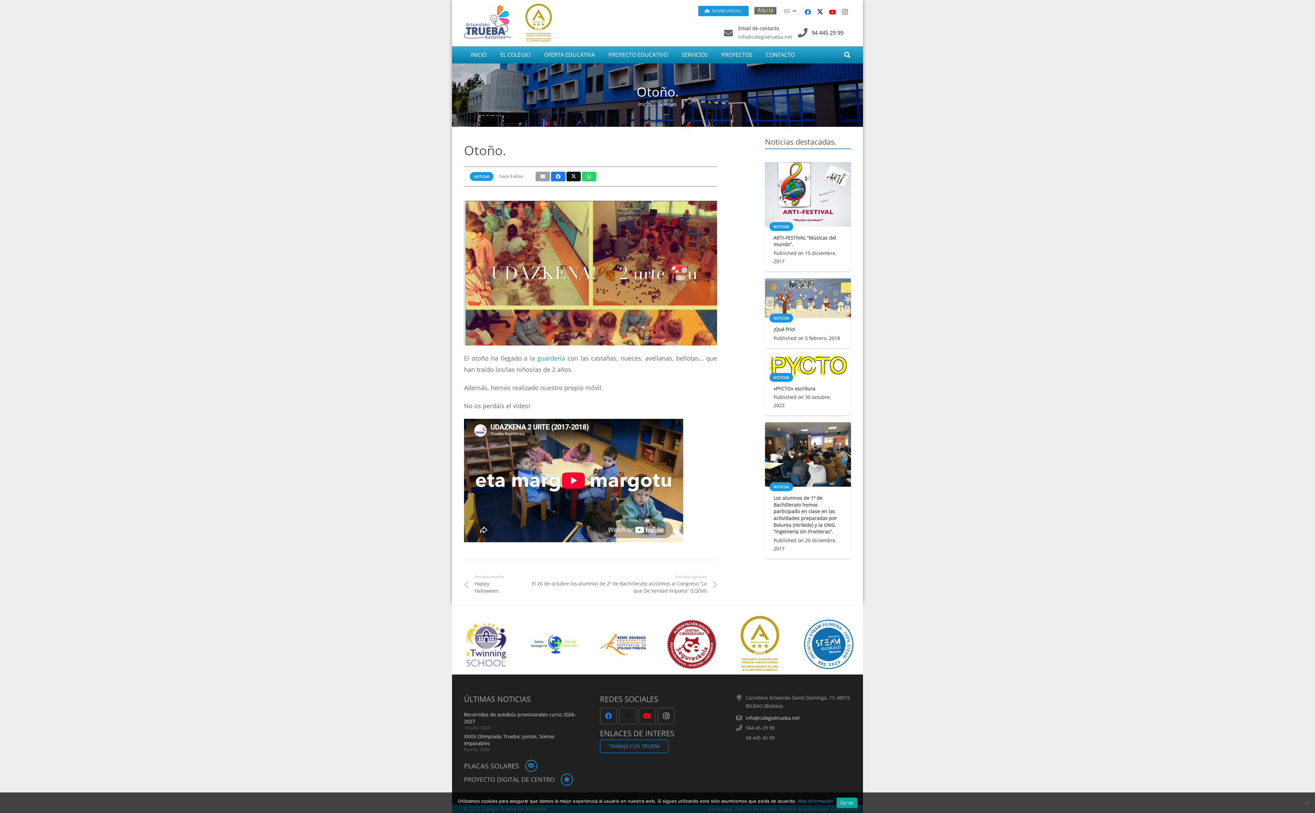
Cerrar (847, 802)
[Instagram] (845, 12)
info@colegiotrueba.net (773, 718)
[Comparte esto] (558, 176)
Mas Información (815, 801)
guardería (550, 358)
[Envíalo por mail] (543, 176)
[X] (820, 12)
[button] (790, 11)
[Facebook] (808, 12)
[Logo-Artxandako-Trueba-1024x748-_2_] (487, 21)
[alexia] (766, 10)
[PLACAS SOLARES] (528, 766)
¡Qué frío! (784, 329)
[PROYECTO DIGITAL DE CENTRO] (564, 780)
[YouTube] (832, 12)
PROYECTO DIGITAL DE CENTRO (509, 779)
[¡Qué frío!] (808, 298)
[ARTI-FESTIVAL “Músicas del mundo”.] (808, 194)
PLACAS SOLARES (491, 765)
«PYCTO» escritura (794, 388)
